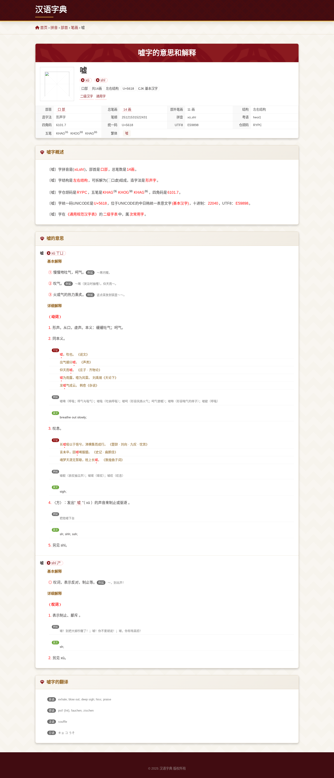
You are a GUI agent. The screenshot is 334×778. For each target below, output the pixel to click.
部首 (64, 28)
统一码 (112, 125)
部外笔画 (176, 109)
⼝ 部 (61, 109)
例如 (90, 272)
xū (87, 80)
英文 (55, 413)
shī (102, 80)
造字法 (47, 117)
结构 (245, 109)
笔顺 (114, 117)
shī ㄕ (55, 563)
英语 (52, 699)
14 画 (127, 109)
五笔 (48, 133)
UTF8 (179, 125)
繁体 (114, 133)
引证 (55, 350)
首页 (43, 28)
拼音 (54, 28)
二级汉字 (86, 96)
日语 (52, 733)
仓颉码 (244, 125)
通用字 (101, 96)
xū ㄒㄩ (56, 253)
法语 (52, 721)
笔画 (74, 28)
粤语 (245, 117)
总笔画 (112, 109)
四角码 (47, 125)
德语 (52, 710)
